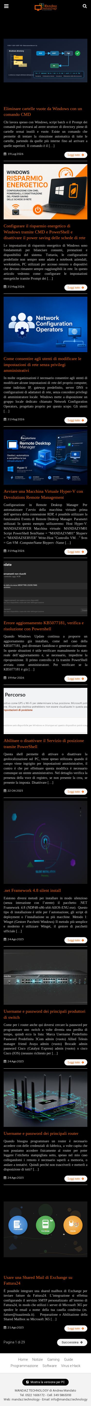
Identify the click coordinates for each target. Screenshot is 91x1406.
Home (23, 1359)
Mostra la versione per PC (47, 1382)
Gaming (53, 1359)
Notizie (37, 1359)
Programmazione (24, 1366)
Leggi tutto (74, 155)
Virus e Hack (70, 1366)
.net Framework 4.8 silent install (32, 890)
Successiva (70, 1342)
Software (49, 1366)
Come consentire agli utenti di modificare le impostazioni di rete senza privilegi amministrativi (42, 364)
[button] (6, 6)
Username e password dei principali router (41, 1133)
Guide (68, 1359)
